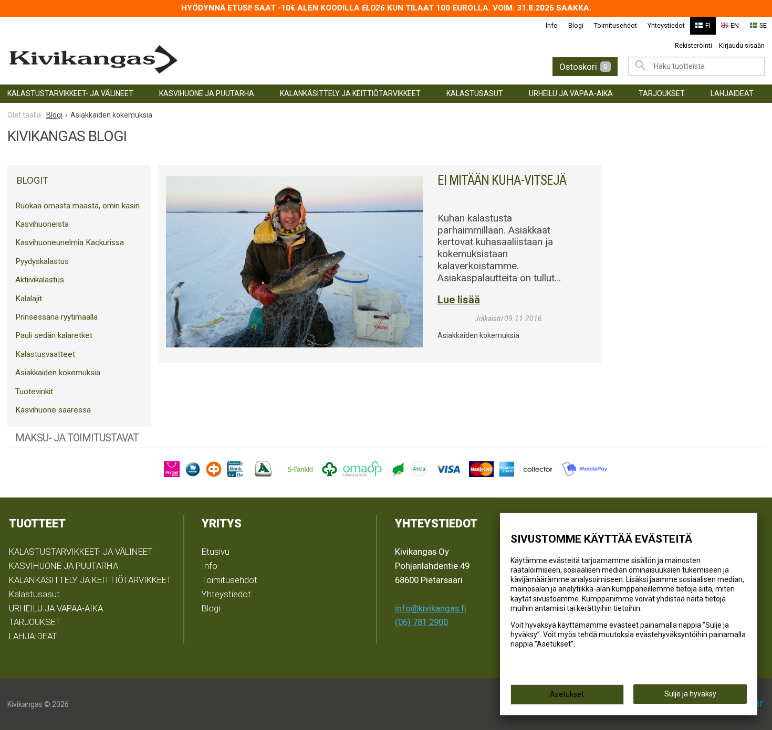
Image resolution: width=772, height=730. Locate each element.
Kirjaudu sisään (742, 45)
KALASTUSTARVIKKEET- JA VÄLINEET (70, 93)
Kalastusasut (474, 93)
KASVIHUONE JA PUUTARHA (206, 93)
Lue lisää (458, 300)
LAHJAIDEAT (732, 93)
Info (552, 25)
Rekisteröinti (693, 45)
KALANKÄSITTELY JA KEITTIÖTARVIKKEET (350, 93)
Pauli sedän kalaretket (53, 335)
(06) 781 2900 (421, 622)
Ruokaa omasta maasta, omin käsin (77, 205)
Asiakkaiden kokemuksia (57, 372)
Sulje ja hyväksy (690, 694)
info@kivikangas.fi (430, 608)
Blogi (575, 25)
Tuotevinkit (34, 391)
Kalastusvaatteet (45, 354)
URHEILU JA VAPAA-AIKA (571, 93)
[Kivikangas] (174, 59)
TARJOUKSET (662, 93)
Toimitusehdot (615, 25)
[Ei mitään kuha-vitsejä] (294, 249)
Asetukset (567, 694)
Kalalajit (28, 298)
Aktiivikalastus (39, 279)
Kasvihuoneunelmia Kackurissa (69, 242)
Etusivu (215, 551)
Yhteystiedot (666, 25)
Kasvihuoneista (42, 224)
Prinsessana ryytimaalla (56, 317)
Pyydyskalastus (42, 261)
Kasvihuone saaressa (53, 410)
